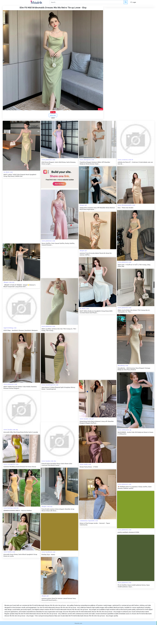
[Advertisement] (19, 211)
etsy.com (53, 115)
